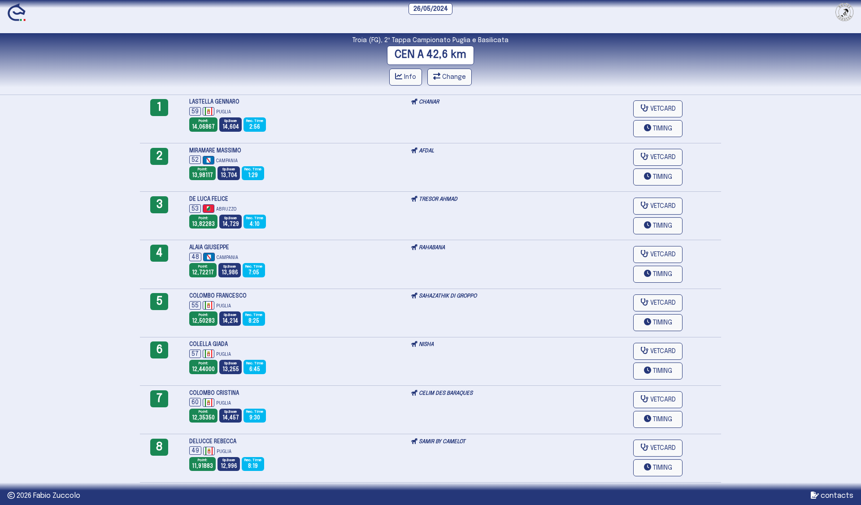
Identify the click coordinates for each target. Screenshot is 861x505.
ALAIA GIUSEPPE (209, 247)
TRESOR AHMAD (438, 199)
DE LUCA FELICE (208, 199)
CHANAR (429, 102)
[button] (658, 128)
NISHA (426, 344)
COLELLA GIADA (208, 344)
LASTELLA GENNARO (214, 102)
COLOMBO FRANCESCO (218, 296)
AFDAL (426, 151)
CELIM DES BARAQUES (446, 393)
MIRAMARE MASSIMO (215, 151)
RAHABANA (432, 247)
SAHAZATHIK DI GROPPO (448, 296)
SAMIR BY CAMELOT (442, 442)
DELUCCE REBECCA (212, 442)
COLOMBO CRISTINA (214, 393)
